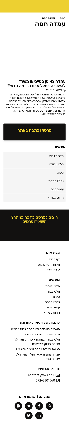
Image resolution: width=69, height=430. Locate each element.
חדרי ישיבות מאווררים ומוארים (42, 334)
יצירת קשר (53, 270)
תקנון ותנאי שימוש (49, 264)
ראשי (63, 18)
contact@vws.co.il (41, 375)
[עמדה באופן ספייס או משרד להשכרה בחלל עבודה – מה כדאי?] (34, 54)
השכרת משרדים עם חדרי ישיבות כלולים (35, 329)
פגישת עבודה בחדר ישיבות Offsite (38, 349)
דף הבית (54, 259)
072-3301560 (45, 380)
